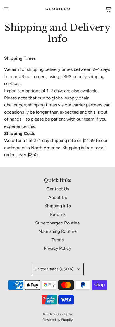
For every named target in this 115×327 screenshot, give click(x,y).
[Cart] (108, 9)
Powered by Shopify (57, 320)
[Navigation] (6, 9)
